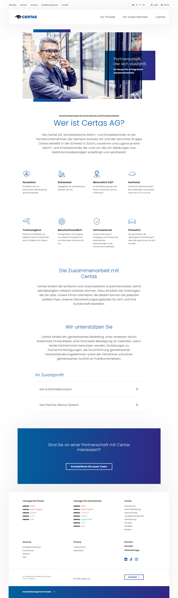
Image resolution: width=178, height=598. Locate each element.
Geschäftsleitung (132, 509)
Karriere (23, 5)
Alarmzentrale (130, 512)
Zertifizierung (130, 519)
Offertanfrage (131, 550)
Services (34, 5)
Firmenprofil (129, 506)
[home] (26, 17)
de (133, 5)
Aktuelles (12, 5)
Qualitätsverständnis (134, 516)
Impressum (79, 550)
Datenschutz (80, 547)
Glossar (26, 553)
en (144, 5)
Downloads (28, 550)
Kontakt (65, 5)
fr (137, 5)
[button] (108, 17)
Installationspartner (50, 5)
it (140, 5)
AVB (24, 557)
